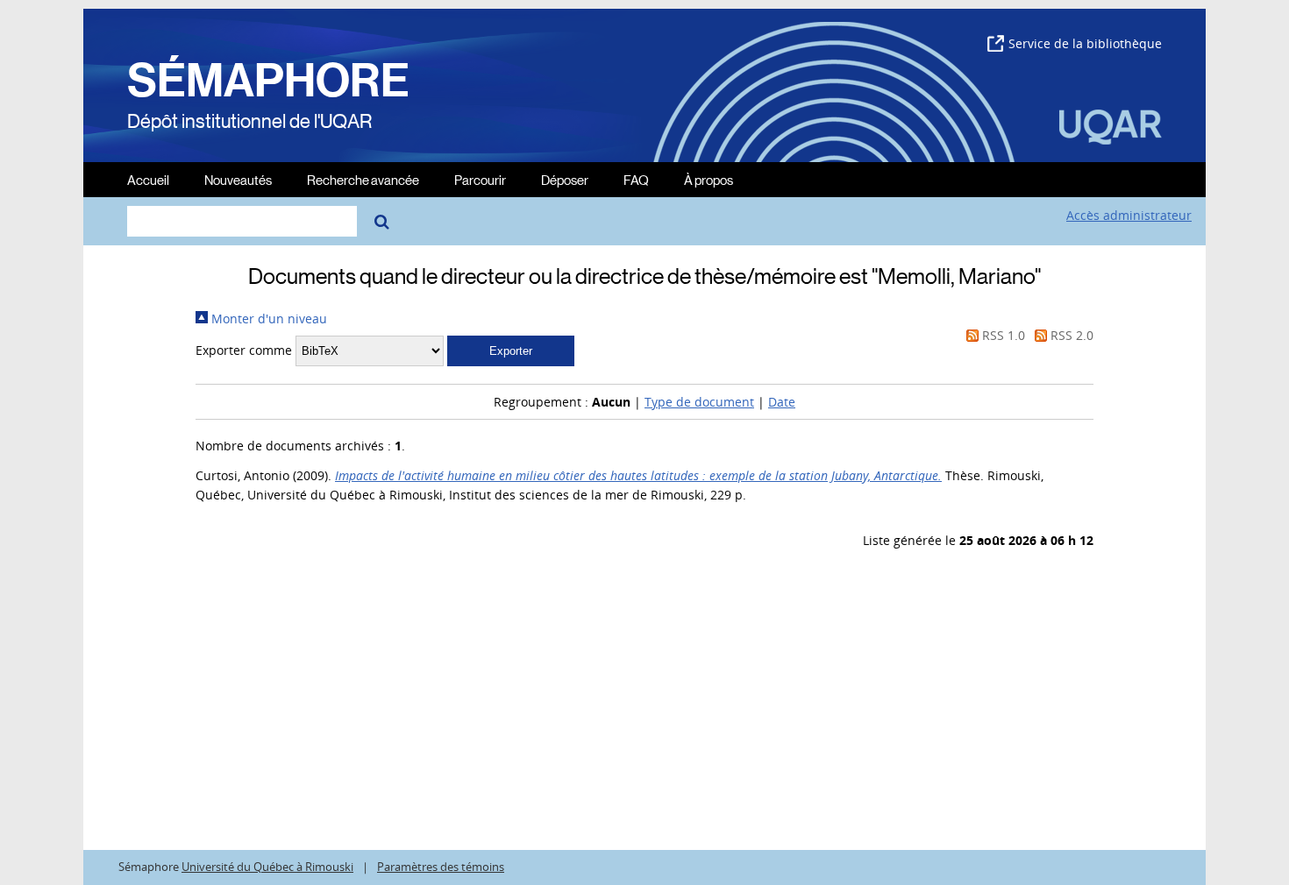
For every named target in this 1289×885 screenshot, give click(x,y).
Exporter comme (244, 350)
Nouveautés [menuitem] (238, 179)
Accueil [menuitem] (148, 179)
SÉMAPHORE (268, 81)
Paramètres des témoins (440, 867)
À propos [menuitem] (708, 179)
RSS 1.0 (1002, 335)
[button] (510, 351)
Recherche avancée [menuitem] (363, 179)
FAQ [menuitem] (636, 179)
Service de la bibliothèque (1085, 43)
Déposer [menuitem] (564, 179)
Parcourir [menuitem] (480, 179)
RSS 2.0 (1070, 335)
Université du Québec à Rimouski (267, 867)
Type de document (699, 401)
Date (781, 401)
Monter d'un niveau (267, 318)
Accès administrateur (1129, 215)
